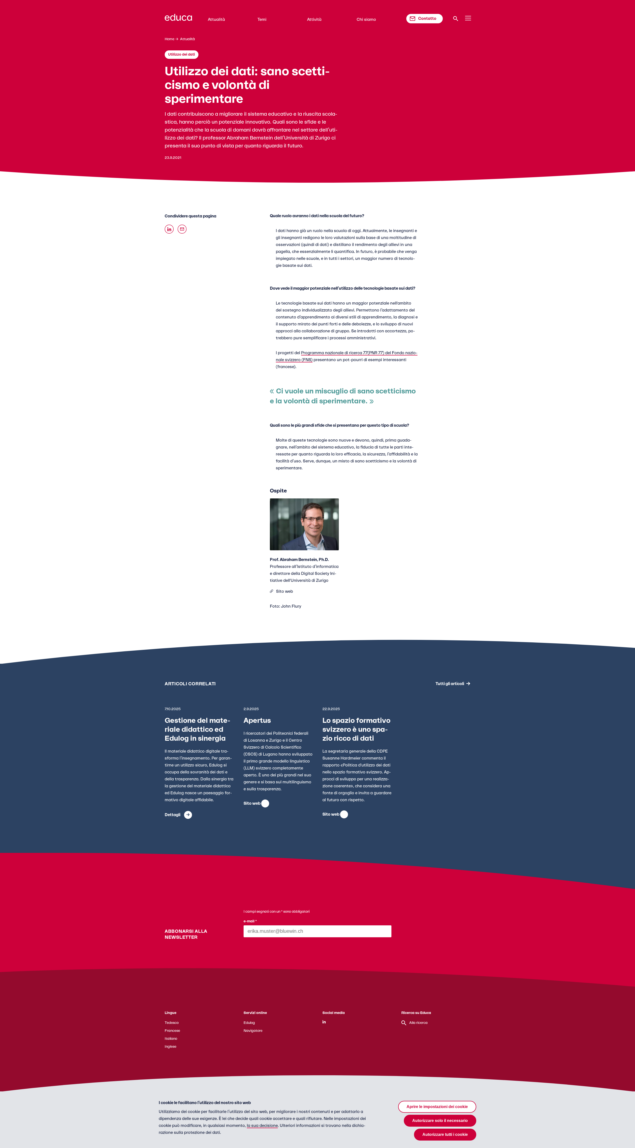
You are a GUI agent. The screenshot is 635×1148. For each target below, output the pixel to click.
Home (169, 39)
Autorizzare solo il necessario (440, 1120)
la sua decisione (262, 1126)
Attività (314, 20)
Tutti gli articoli (450, 684)
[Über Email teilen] (182, 229)
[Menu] (468, 18)
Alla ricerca (418, 1023)
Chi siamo (366, 20)
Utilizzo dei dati (181, 54)
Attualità (216, 20)
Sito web (284, 591)
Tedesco (172, 1023)
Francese (172, 1031)
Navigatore (253, 1031)
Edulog (249, 1023)
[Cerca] (456, 19)
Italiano (171, 1039)
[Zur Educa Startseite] (178, 20)
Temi (261, 20)
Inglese (170, 1046)
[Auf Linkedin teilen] (169, 229)
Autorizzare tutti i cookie (445, 1134)
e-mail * (250, 921)
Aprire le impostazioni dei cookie (437, 1107)
